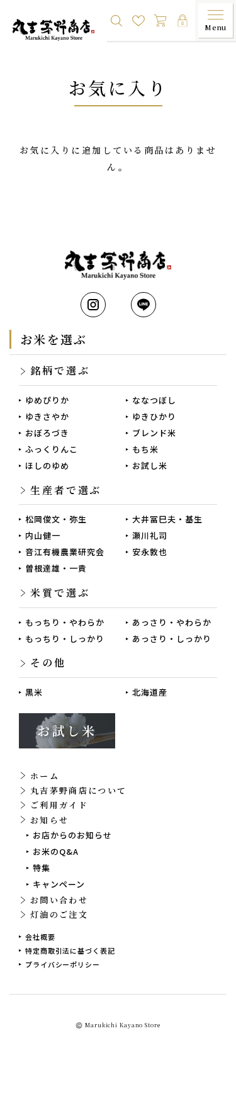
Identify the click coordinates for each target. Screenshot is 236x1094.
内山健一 (42, 535)
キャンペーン (59, 884)
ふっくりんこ (51, 449)
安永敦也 (149, 552)
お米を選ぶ (53, 338)
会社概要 (40, 937)
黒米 (34, 692)
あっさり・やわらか (171, 622)
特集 (41, 868)
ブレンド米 (154, 433)
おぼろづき (47, 433)
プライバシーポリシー (62, 964)
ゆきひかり (154, 416)
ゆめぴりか (47, 400)
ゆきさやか (47, 416)
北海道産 (149, 692)
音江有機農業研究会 (64, 552)
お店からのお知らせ (72, 835)
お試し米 (149, 465)
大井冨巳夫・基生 (167, 519)
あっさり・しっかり (171, 639)
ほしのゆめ (47, 465)
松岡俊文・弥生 (56, 519)
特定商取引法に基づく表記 (70, 950)
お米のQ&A (56, 851)
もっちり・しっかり (64, 639)
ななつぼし (154, 400)
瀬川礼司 (149, 535)
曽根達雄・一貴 (56, 568)
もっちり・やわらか (64, 622)
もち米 (145, 449)
